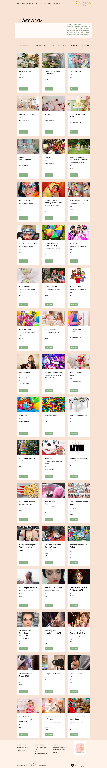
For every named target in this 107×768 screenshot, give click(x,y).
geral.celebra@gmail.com (41, 753)
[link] (24, 45)
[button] (23, 89)
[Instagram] (72, 765)
